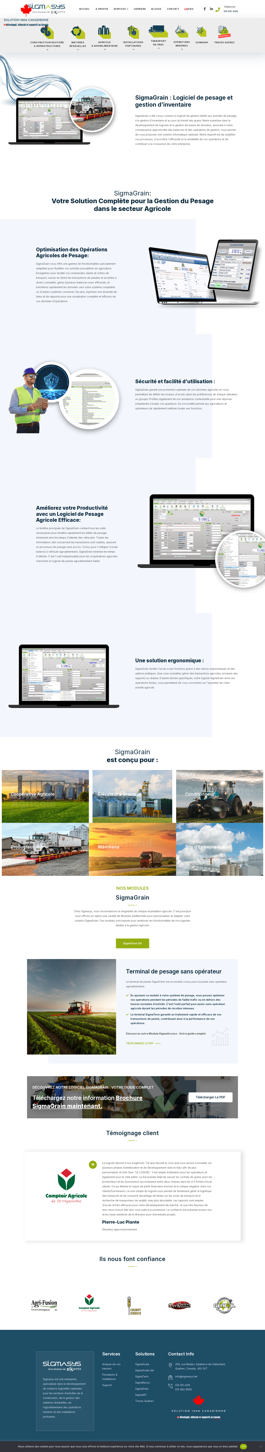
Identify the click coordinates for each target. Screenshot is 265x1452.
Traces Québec (144, 1400)
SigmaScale (142, 1364)
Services (120, 9)
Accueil (84, 9)
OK (243, 1446)
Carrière (140, 9)
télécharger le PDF (210, 1097)
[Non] (260, 1446)
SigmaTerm (141, 1376)
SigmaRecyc (142, 1382)
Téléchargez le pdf (139, 1043)
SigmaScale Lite (144, 1370)
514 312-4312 (231, 11)
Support (107, 1385)
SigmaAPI (140, 1394)
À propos (101, 9)
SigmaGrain (142, 1388)
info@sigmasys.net (186, 1376)
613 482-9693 (183, 1389)
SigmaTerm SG (132, 943)
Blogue (156, 9)
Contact (173, 9)
